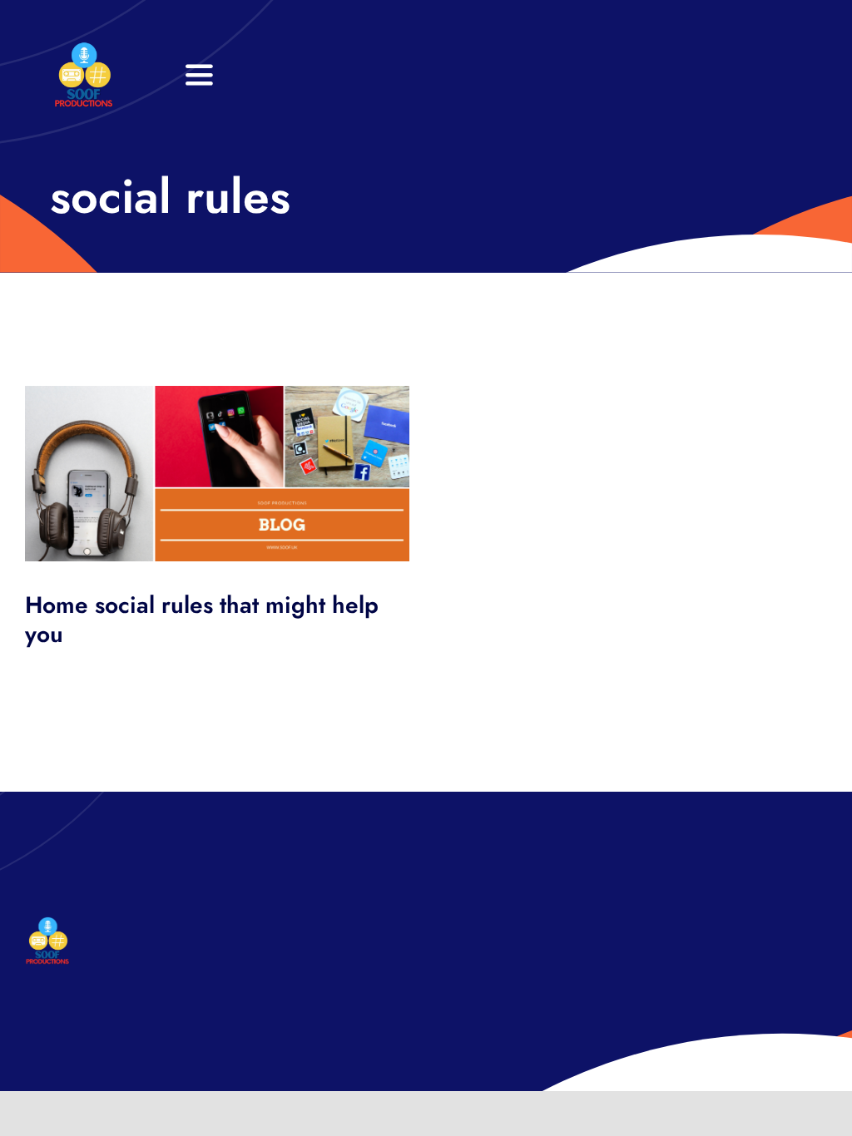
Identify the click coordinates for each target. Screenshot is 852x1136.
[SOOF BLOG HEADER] (217, 393)
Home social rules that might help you (202, 619)
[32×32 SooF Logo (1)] (83, 49)
